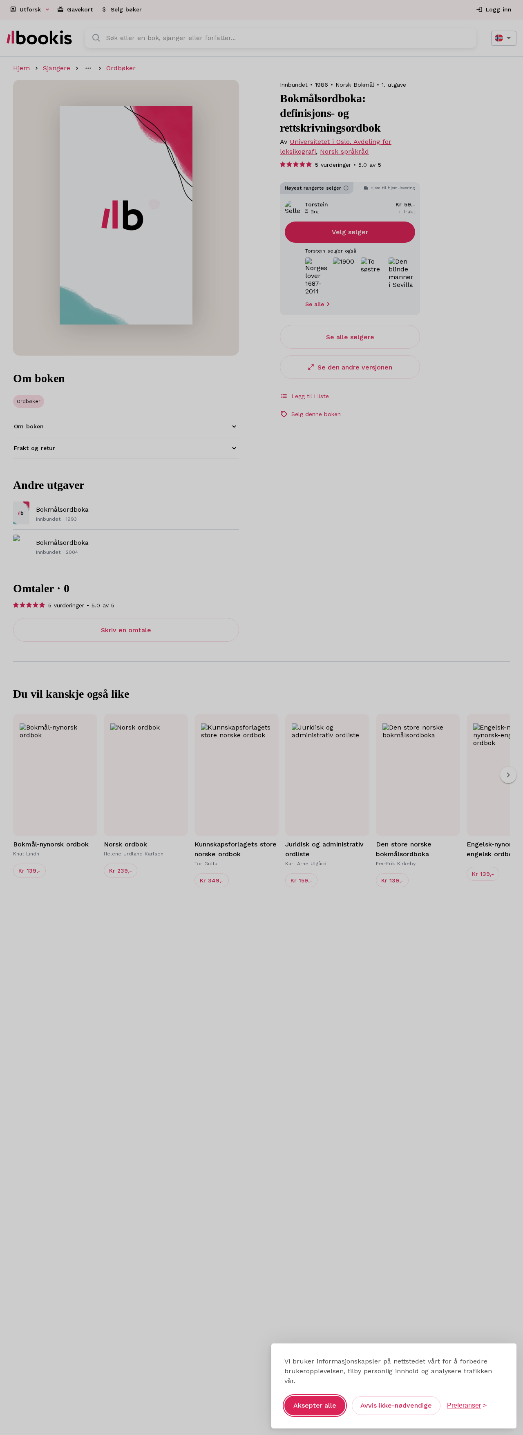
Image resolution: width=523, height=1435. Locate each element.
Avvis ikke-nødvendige (396, 1405)
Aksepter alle (314, 1405)
